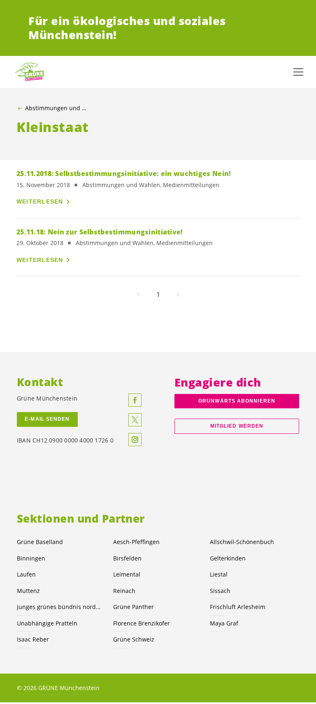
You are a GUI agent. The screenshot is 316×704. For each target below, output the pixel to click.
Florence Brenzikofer (141, 623)
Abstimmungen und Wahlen (58, 108)
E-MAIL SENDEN (47, 419)
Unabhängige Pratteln (47, 623)
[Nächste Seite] (177, 294)
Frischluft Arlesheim (237, 607)
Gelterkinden (228, 558)
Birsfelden (127, 558)
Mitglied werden (236, 426)
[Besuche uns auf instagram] (135, 439)
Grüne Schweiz (133, 639)
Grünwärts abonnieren (236, 401)
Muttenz (28, 591)
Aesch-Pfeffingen (136, 542)
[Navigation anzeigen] (298, 72)
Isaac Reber (33, 639)
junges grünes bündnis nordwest (60, 607)
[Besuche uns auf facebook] (135, 400)
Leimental (126, 574)
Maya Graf (224, 623)
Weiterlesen (39, 201)
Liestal (219, 574)
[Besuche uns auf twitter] (135, 419)
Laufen (26, 574)
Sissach (220, 591)
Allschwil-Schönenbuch (242, 542)
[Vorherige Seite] (138, 294)
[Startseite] (32, 72)
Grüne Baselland (40, 542)
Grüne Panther (133, 607)
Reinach (124, 591)
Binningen (31, 558)
